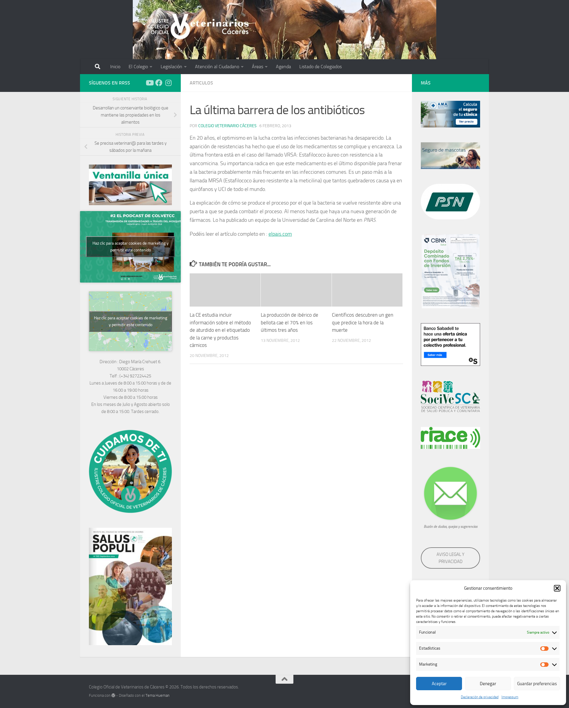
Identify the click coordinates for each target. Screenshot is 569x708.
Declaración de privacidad (479, 697)
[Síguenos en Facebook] (158, 82)
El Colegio (138, 66)
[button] (557, 588)
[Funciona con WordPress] (113, 695)
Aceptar (439, 683)
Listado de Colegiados (320, 66)
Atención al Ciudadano (217, 66)
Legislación (171, 66)
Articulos (201, 83)
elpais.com (280, 234)
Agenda (283, 66)
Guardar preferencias (537, 683)
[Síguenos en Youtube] (149, 82)
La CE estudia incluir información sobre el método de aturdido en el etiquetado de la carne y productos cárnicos (220, 330)
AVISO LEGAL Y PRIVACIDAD (450, 558)
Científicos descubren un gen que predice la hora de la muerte (362, 322)
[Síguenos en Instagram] (168, 82)
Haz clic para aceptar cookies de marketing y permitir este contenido (130, 247)
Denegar (488, 683)
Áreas (257, 66)
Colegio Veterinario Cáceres (227, 125)
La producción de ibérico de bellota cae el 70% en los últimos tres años (289, 322)
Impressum (509, 697)
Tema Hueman (158, 695)
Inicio (115, 66)
